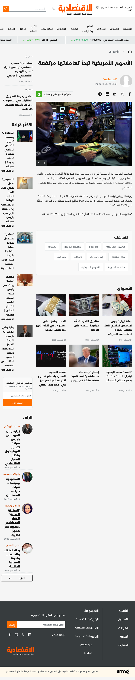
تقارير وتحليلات (87, 28)
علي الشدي (13, 545)
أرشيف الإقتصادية (83, 627)
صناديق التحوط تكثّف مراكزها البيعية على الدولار (86, 325)
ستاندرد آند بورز (72, 246)
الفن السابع (33, 28)
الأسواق (114, 28)
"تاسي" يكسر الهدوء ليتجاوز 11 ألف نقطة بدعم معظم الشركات (119, 376)
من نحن (88, 610)
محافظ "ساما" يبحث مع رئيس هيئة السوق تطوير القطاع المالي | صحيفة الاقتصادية (7, 297)
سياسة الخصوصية (83, 635)
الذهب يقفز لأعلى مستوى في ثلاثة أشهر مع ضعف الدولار (51, 325)
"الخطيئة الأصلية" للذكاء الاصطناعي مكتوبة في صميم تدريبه (12, 522)
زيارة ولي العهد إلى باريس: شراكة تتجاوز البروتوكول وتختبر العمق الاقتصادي (12, 447)
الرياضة (11, 28)
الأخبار (23, 28)
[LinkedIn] (29, 634)
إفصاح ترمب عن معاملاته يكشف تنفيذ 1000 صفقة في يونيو (85, 376)
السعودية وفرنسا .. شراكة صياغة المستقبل (13, 487)
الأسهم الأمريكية (115, 246)
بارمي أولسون (12, 505)
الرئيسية (127, 28)
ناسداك (52, 246)
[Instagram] (16, 635)
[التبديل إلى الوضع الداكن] (53, 9)
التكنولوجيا (47, 28)
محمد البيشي (12, 426)
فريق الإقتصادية (84, 619)
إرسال (12, 624)
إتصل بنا (88, 652)
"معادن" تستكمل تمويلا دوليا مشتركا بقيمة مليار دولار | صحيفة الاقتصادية (7, 251)
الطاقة (74, 28)
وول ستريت (118, 256)
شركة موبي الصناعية (17, 39)
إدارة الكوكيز (86, 644)
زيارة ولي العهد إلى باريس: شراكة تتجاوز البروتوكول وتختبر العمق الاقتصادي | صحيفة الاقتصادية (7, 348)
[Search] (6, 9)
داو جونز (93, 246)
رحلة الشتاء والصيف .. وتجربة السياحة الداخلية (12, 558)
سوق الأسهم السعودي (116, 39)
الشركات (101, 28)
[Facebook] (9, 635)
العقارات (61, 28)
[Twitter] (23, 635)
